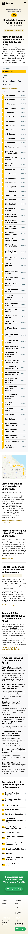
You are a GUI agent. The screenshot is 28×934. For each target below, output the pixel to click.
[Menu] (25, 3)
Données (4, 925)
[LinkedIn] (22, 923)
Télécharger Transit (13, 889)
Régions (4, 903)
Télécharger (20, 929)
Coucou (4, 901)
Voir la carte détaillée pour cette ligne (12, 521)
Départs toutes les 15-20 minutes (15, 30)
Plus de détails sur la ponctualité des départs (11, 648)
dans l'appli (19, 710)
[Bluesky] (18, 923)
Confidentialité (19, 910)
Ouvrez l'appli (13, 505)
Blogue (4, 906)
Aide (3, 910)
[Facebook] (20, 923)
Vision (16, 903)
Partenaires (6, 918)
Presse (4, 908)
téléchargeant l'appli (7, 698)
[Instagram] (15, 923)
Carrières (17, 908)
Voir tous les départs (9, 605)
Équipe (16, 906)
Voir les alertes (7, 558)
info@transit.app (19, 921)
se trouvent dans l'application (17, 62)
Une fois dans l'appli (11, 548)
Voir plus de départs (9, 88)
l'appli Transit (9, 588)
